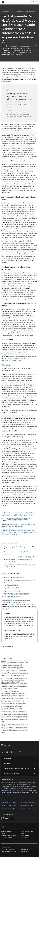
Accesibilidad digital (25, 851)
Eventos (3, 833)
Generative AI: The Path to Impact (17, 519)
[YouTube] (7, 753)
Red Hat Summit (5, 840)
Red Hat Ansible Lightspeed (25, 557)
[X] (16, 753)
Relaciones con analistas (8, 809)
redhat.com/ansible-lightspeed (11, 360)
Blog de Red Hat (25, 835)
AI (22, 547)
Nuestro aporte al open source (28, 802)
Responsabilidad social (26, 805)
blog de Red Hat (13, 585)
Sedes (22, 833)
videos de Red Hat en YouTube (19, 594)
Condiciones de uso (25, 849)
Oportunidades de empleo (27, 809)
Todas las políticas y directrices (8, 851)
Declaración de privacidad (7, 849)
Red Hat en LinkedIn (14, 596)
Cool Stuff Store (25, 837)
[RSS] (13, 646)
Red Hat (21, 577)
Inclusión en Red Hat (6, 837)
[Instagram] (20, 753)
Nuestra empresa (6, 799)
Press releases (5, 11)
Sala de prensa (24, 799)
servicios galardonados (7, 794)
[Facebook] (11, 753)
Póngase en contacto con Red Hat (9, 835)
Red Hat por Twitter (14, 588)
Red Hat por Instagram (15, 591)
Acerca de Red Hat (6, 831)
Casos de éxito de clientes (8, 805)
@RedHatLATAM (14, 604)
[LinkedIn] (2, 753)
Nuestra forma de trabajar (8, 802)
